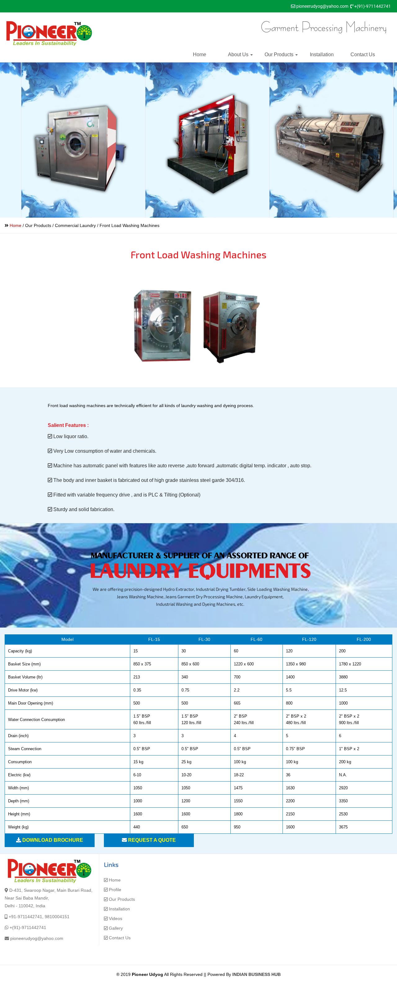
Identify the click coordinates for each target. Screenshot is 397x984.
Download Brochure (52, 840)
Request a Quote (152, 840)
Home (199, 54)
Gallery (116, 928)
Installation (322, 54)
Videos (115, 918)
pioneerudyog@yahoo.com (322, 6)
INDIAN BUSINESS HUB (256, 974)
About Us (239, 54)
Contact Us (362, 54)
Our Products (280, 54)
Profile (115, 889)
